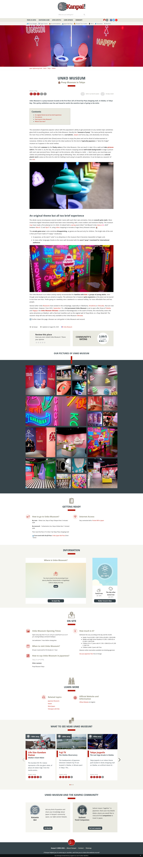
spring (73, 225)
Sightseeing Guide (44, 20)
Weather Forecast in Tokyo (105, 601)
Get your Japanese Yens (86, 654)
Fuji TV (62, 752)
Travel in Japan (31, 20)
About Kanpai (71, 848)
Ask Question (48, 828)
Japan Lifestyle (56, 20)
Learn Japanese (68, 20)
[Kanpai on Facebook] (111, 20)
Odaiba (53, 68)
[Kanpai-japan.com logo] (71, 6)
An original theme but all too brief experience (48, 115)
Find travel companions (95, 828)
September (57, 308)
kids (85, 294)
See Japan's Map (56, 601)
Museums (46, 306)
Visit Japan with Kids (54, 709)
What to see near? (40, 121)
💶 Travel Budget (32, 23)
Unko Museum (68, 327)
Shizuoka (101, 306)
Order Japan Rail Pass (58, 535)
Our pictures (38, 117)
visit (33, 159)
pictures (111, 147)
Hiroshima (92, 306)
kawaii (76, 135)
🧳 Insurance (99, 23)
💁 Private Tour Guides (80, 23)
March (38, 227)
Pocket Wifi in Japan (98, 520)
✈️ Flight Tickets (43, 23)
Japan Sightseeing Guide (36, 68)
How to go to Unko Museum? (43, 119)
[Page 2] (71, 784)
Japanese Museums (53, 701)
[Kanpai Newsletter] (107, 20)
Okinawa (80, 316)
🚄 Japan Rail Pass (67, 23)
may (31, 225)
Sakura (99, 225)
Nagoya (35, 311)
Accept (55, 586)
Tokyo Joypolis (97, 752)
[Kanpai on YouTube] (116, 20)
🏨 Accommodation (54, 23)
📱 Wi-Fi (91, 23)
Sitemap (88, 848)
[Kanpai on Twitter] (114, 20)
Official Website (84, 702)
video (58, 227)
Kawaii (50, 703)
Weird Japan (51, 706)
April (47, 227)
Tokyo (49, 68)
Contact (81, 848)
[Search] (84, 14)
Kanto (44, 68)
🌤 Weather (107, 23)
